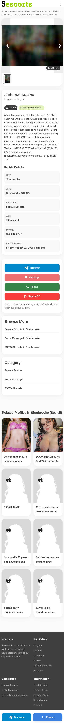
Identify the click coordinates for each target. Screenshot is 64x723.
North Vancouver (42, 665)
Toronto (37, 650)
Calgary (37, 645)
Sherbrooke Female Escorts (37, 11)
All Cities (38, 670)
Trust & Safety (41, 685)
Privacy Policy (40, 695)
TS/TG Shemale (13, 388)
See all (56, 412)
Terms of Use (40, 690)
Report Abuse (40, 700)
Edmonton (39, 655)
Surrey (37, 660)
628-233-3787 (24, 95)
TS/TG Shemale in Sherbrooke (22, 347)
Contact (37, 705)
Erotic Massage (14, 379)
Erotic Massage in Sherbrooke (22, 338)
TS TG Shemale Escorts (14, 695)
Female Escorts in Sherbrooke (22, 329)
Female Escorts (16, 11)
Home (4, 11)
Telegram (35, 267)
